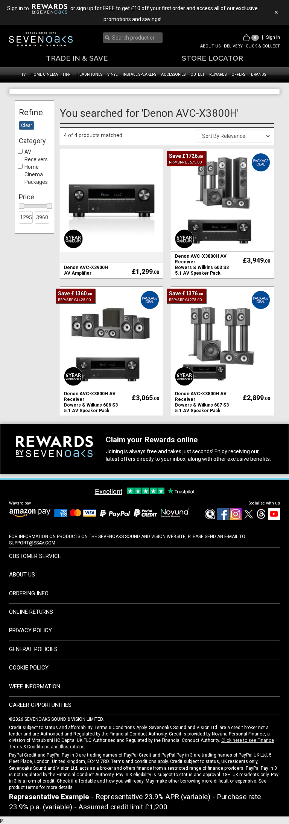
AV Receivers (36, 169)
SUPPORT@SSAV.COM (32, 556)
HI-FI (67, 74)
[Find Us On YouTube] (273, 532)
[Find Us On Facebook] (209, 532)
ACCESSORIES (173, 74)
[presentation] (134, 37)
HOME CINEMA (44, 74)
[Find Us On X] (248, 532)
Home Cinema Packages (36, 188)
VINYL (112, 74)
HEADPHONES (89, 74)
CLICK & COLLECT (263, 46)
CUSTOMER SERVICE (35, 569)
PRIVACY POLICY (30, 644)
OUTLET (197, 74)
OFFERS (238, 74)
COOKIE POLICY (29, 681)
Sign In (273, 37)
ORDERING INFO (29, 606)
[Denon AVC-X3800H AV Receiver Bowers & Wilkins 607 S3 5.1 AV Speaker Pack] (222, 351)
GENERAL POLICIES (33, 662)
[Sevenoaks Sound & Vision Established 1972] (41, 39)
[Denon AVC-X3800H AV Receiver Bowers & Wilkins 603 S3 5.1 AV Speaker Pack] (222, 213)
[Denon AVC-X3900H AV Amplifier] (111, 213)
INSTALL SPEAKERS (139, 74)
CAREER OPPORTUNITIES (40, 718)
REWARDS (218, 74)
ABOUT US (210, 46)
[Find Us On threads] (260, 532)
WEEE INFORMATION (34, 699)
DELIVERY (233, 46)
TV (23, 74)
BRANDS (258, 74)
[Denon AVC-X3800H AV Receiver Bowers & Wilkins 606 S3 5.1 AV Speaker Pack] (111, 351)
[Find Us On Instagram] (235, 532)
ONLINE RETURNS (31, 625)
